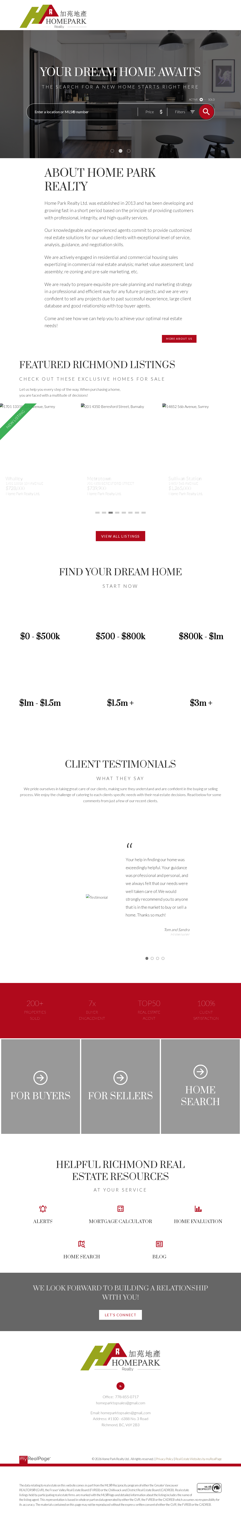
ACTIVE (193, 99)
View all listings (120, 536)
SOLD (211, 99)
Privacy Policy (164, 1459)
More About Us (179, 338)
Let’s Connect (121, 1315)
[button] (179, 339)
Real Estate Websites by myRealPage (198, 1459)
